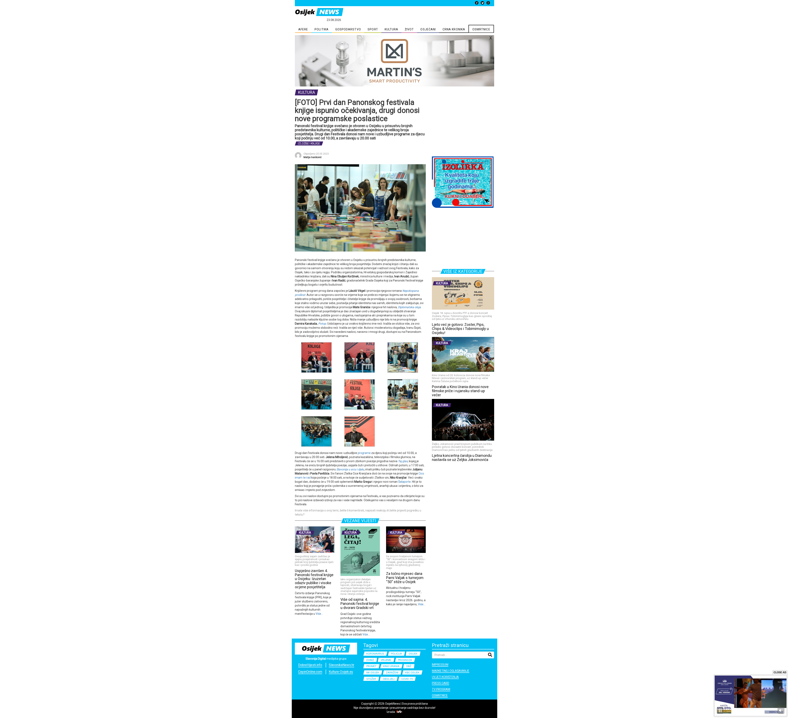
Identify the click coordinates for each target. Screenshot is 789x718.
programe (364, 453)
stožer (371, 678)
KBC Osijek (412, 672)
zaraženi (392, 672)
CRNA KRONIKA (454, 29)
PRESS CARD (440, 683)
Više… (319, 613)
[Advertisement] (463, 126)
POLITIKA (322, 29)
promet (371, 666)
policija (396, 653)
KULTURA (391, 29)
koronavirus (375, 653)
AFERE (303, 29)
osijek (413, 653)
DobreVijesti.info (310, 665)
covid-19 (407, 678)
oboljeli (388, 678)
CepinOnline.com (310, 672)
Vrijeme (386, 660)
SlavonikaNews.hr (341, 665)
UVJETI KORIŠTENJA (445, 677)
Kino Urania (391, 666)
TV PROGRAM (441, 689)
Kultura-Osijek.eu (341, 672)
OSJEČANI (428, 29)
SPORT (373, 29)
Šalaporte (404, 481)
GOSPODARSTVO (348, 29)
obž (408, 666)
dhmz (370, 660)
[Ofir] (399, 711)
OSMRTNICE (481, 29)
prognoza (405, 660)
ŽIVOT (409, 29)
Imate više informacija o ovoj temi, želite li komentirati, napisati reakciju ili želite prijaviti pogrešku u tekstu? (358, 512)
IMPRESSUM (440, 664)
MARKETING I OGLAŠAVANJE (450, 670)
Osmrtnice (440, 695)
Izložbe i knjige (309, 143)
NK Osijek (372, 672)
